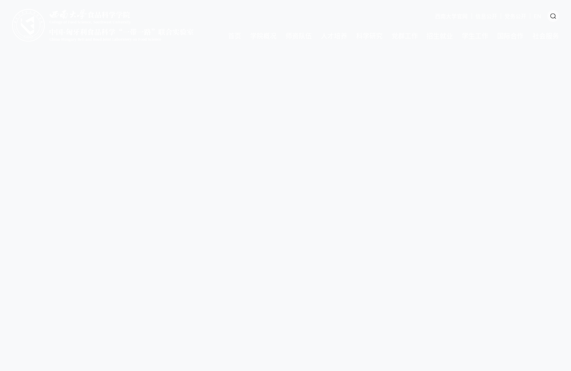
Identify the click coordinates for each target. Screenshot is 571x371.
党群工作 (405, 35)
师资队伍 (299, 35)
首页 (234, 35)
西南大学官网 (451, 16)
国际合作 (510, 35)
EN (537, 16)
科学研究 (369, 35)
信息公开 (486, 16)
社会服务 (546, 35)
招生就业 (440, 35)
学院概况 (263, 35)
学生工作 (475, 35)
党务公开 (515, 16)
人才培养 (334, 35)
